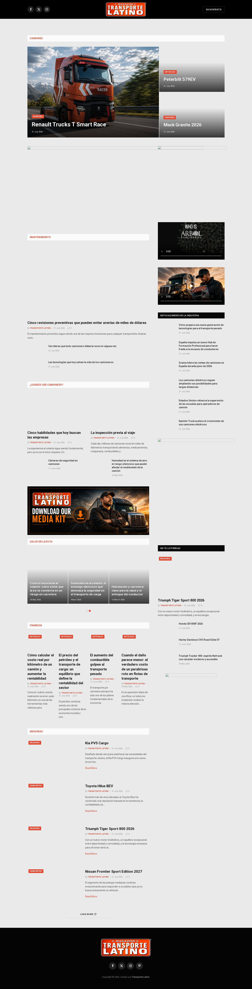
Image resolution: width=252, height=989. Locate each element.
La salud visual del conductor (83, 592)
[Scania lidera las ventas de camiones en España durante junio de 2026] (167, 366)
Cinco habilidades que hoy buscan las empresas (54, 435)
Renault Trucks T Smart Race (69, 124)
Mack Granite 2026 (183, 124)
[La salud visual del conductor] (88, 577)
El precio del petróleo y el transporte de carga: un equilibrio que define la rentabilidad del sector (71, 671)
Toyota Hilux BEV (99, 786)
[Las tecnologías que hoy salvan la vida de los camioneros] (36, 366)
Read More (91, 768)
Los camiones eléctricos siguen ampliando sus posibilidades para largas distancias (198, 383)
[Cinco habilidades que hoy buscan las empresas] (56, 410)
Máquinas (35, 743)
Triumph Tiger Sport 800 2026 (109, 829)
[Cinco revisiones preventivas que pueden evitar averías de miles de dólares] (88, 282)
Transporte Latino (40, 328)
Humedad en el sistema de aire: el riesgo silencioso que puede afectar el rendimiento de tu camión (129, 465)
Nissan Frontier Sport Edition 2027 (113, 871)
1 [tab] (86, 611)
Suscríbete (213, 9)
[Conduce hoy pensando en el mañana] (47, 577)
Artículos (170, 72)
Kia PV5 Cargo (97, 743)
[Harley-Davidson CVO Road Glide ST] (167, 644)
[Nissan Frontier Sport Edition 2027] (54, 885)
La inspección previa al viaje (113, 433)
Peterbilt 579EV (180, 79)
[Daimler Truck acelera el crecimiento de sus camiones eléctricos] (167, 425)
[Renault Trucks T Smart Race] (93, 92)
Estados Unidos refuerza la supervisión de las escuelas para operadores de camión (201, 404)
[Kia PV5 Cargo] (54, 757)
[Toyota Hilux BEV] (54, 800)
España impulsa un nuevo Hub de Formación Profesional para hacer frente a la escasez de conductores (199, 346)
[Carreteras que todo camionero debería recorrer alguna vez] (36, 350)
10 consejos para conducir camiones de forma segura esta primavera (127, 588)
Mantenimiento (40, 237)
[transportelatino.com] (126, 9)
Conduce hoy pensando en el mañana (46, 592)
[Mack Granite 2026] (192, 114)
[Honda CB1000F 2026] (167, 627)
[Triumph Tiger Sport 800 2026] (54, 842)
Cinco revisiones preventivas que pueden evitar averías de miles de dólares (86, 323)
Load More (86, 914)
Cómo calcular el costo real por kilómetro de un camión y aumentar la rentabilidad (40, 666)
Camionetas (36, 786)
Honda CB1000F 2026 (191, 623)
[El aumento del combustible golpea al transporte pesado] (104, 642)
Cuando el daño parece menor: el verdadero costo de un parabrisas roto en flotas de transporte (135, 666)
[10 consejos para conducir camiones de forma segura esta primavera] (129, 577)
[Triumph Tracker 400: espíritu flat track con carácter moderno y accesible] (167, 660)
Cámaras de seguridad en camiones (63, 462)
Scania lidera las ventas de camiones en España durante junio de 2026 (201, 364)
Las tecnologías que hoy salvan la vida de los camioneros (80, 362)
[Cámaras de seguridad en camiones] (36, 464)
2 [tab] (89, 611)
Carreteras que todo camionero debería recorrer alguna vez (82, 346)
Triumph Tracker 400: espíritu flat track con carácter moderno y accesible (200, 657)
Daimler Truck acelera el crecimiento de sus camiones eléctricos (201, 423)
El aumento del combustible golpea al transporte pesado (101, 664)
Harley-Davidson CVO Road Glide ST (199, 639)
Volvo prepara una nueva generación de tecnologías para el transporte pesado (201, 327)
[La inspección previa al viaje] (120, 410)
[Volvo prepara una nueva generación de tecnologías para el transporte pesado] (167, 329)
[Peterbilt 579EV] (192, 69)
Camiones (36, 38)
